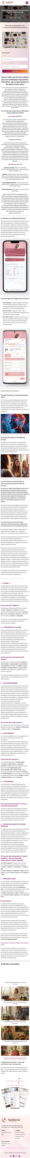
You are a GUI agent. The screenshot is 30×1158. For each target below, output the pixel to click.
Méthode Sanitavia (6, 1132)
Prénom (4, 55)
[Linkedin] (13, 1156)
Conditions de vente (20, 1134)
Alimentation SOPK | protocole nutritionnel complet (15, 1002)
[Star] (19, 1156)
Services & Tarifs (5, 1143)
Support (3, 1145)
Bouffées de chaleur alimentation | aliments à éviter (15, 1041)
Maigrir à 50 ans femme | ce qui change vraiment (15, 1021)
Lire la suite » (15, 984)
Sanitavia (6, 1153)
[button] (27, 3)
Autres (17, 15)
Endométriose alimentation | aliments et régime (15, 982)
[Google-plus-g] (16, 1156)
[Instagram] (11, 1156)
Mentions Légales (19, 1132)
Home (12, 15)
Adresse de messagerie (8, 63)
